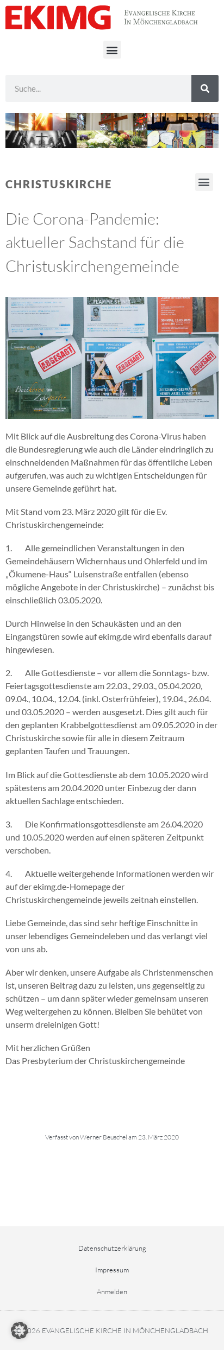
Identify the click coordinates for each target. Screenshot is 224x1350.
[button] (112, 50)
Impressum (112, 1269)
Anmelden (112, 1291)
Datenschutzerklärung (112, 1248)
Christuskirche (58, 183)
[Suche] (205, 88)
